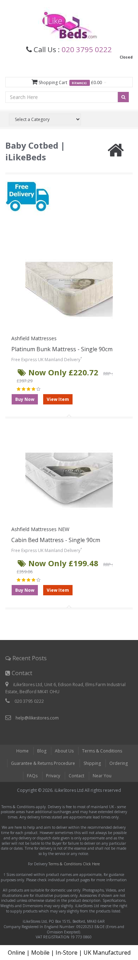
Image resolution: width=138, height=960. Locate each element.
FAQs (32, 776)
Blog (41, 751)
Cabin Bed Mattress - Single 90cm (55, 540)
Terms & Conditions (102, 751)
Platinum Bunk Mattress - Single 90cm (62, 349)
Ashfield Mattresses (34, 338)
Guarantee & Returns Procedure (43, 763)
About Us (64, 751)
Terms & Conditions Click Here (74, 863)
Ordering (118, 763)
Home (22, 751)
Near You (102, 776)
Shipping (92, 763)
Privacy (53, 776)
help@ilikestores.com (37, 718)
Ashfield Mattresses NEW (40, 529)
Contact (76, 776)
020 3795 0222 (87, 49)
